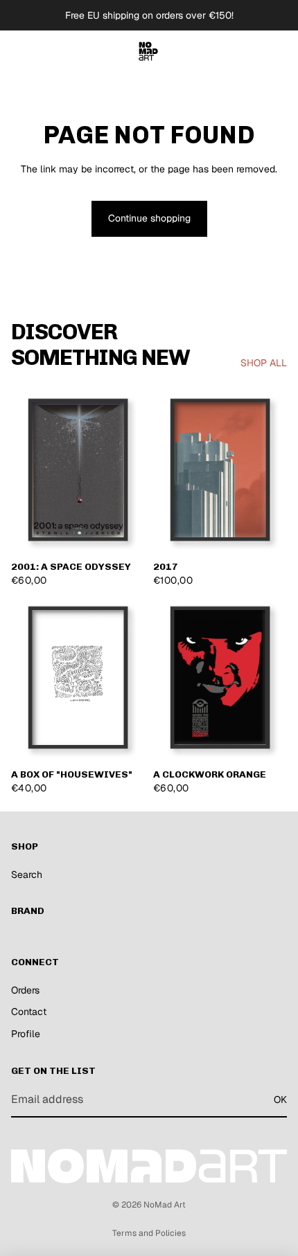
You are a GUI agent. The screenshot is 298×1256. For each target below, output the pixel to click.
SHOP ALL (263, 363)
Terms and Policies (149, 1233)
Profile (25, 1034)
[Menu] (16, 51)
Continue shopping (149, 218)
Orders (25, 990)
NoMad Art (164, 1204)
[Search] (45, 51)
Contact (28, 1011)
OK (280, 1099)
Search (26, 874)
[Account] (251, 51)
